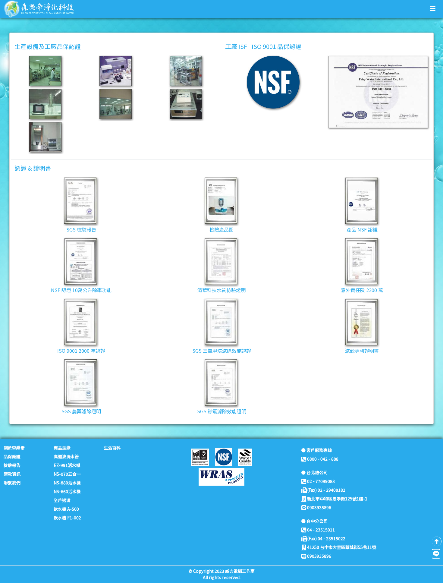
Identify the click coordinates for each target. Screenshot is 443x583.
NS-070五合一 (67, 474)
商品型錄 (62, 448)
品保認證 (12, 456)
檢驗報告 (12, 465)
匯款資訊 (12, 474)
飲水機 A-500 (66, 509)
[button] (432, 8)
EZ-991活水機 (67, 465)
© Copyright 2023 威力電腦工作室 (222, 571)
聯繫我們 (12, 483)
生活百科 (112, 448)
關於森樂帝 (14, 448)
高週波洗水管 (66, 456)
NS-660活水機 (67, 491)
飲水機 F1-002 (67, 518)
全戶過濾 (62, 500)
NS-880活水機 (67, 483)
